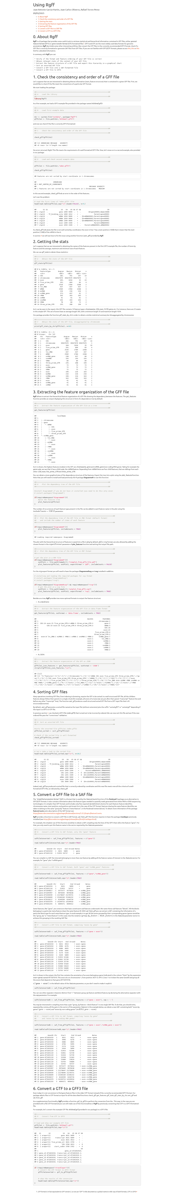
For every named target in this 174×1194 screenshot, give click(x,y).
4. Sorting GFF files (45, 26)
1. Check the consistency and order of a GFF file (55, 19)
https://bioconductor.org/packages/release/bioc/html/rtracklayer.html (70, 819)
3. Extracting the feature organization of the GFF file (57, 24)
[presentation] (44, 511)
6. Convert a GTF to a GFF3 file (49, 31)
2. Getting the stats (45, 21)
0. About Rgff (43, 17)
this (129, 48)
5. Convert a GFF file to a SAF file (50, 28)
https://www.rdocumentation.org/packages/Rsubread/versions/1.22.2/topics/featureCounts (67, 813)
